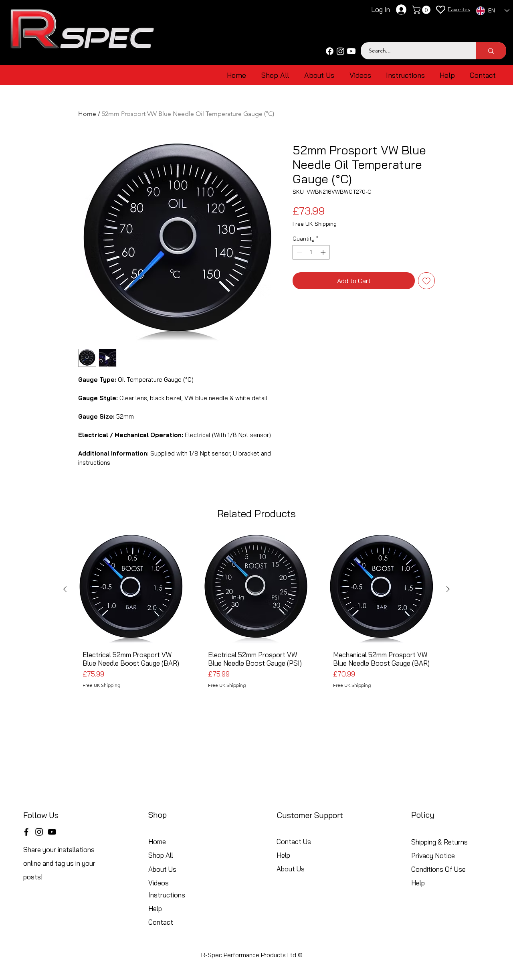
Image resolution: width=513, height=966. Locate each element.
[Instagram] (340, 51)
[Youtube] (351, 51)
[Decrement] (298, 252)
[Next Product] (448, 589)
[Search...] (491, 50)
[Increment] (324, 252)
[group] (256, 623)
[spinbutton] (311, 252)
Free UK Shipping (315, 224)
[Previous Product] (65, 589)
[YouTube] (52, 832)
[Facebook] (330, 51)
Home (87, 113)
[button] (422, 10)
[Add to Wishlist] (426, 280)
